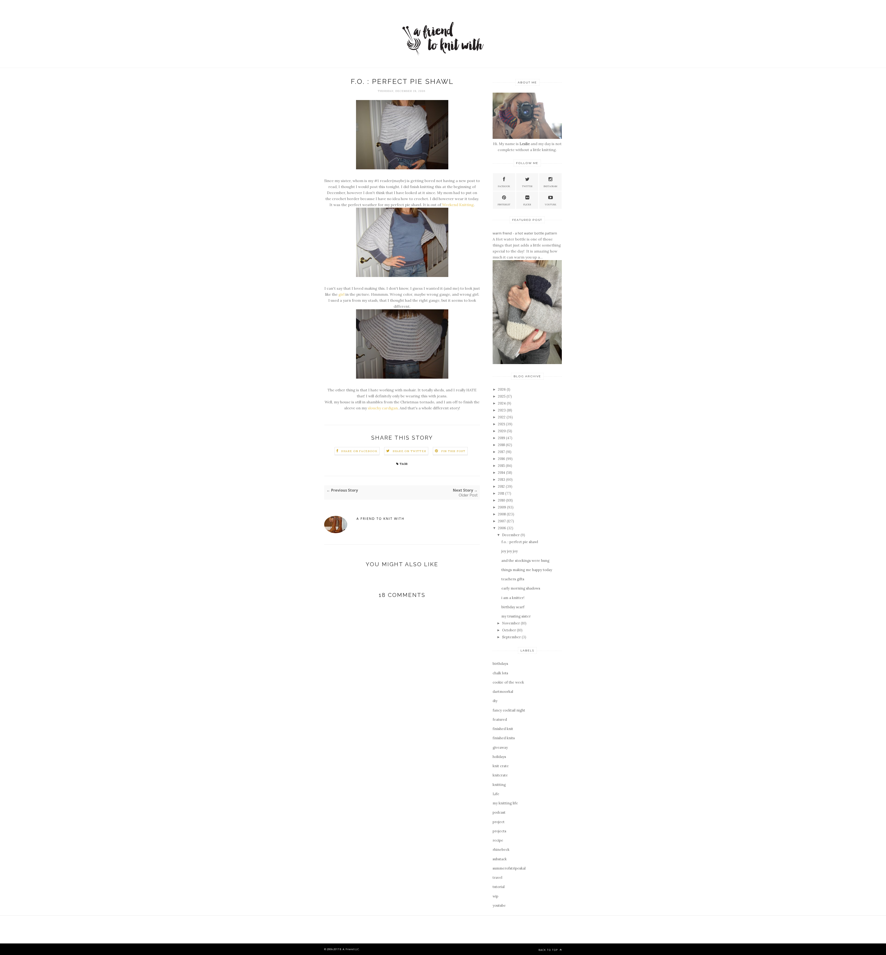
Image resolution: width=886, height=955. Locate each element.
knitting (499, 784)
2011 (501, 493)
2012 (502, 486)
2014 (502, 472)
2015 (502, 465)
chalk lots (500, 673)
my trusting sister (516, 616)
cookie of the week (508, 682)
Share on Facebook (359, 451)
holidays (499, 756)
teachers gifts (512, 579)
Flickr (527, 204)
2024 (502, 403)
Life (496, 794)
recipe (498, 840)
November (511, 623)
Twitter (527, 186)
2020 (502, 431)
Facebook (504, 186)
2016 (502, 458)
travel (497, 877)
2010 (502, 500)
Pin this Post (453, 451)
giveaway (500, 747)
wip (495, 896)
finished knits (504, 738)
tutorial (499, 887)
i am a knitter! (512, 598)
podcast (499, 812)
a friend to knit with (380, 518)
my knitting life (505, 803)
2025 (502, 396)
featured (500, 719)
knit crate (501, 766)
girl (341, 294)
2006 (502, 528)
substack (500, 859)
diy (495, 701)
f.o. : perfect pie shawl (519, 542)
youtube (499, 905)
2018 (502, 445)
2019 (502, 438)
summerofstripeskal (509, 868)
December (511, 535)
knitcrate (500, 775)
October (509, 630)
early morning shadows (520, 588)
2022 (502, 417)
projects (499, 831)
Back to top (549, 950)
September (512, 637)
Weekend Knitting (458, 204)
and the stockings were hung (525, 560)
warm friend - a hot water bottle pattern (525, 233)
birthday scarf (512, 607)
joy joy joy (509, 551)
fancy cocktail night (509, 710)
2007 (502, 521)
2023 (502, 410)
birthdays (500, 663)
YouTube (550, 204)
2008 (502, 514)
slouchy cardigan (383, 408)
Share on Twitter (409, 451)
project (499, 822)
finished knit (503, 729)
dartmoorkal (503, 691)
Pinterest (504, 204)
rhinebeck (501, 849)
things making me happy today (526, 570)
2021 (502, 424)
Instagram (550, 186)
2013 (502, 479)
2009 (502, 507)
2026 (502, 389)
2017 (502, 452)
